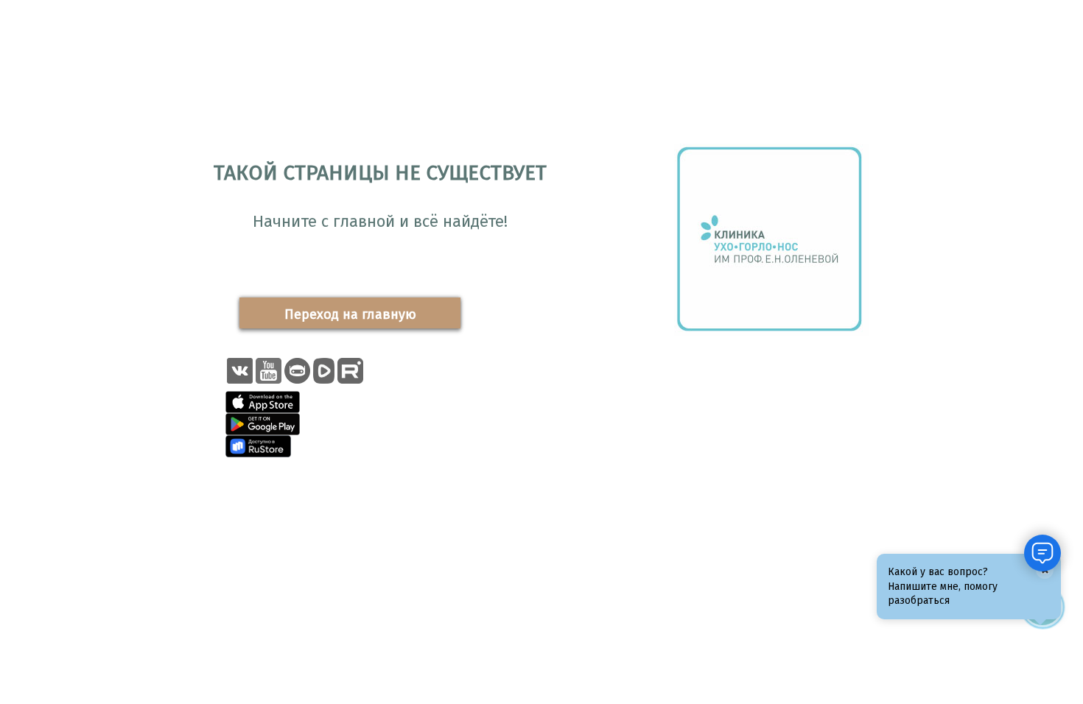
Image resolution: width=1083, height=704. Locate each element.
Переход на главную (350, 314)
